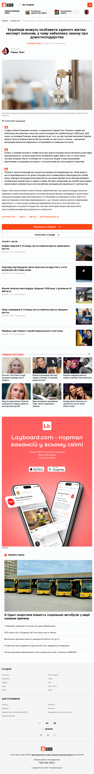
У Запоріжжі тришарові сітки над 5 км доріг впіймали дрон (30, 626)
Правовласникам (8, 716)
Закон (22, 217)
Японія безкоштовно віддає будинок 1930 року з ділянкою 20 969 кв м (37, 290)
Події (4, 686)
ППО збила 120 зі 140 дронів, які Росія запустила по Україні (30, 633)
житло (32, 217)
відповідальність (49, 217)
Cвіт (49, 682)
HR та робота (53, 675)
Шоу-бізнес (52, 686)
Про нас (5, 705)
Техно (4, 690)
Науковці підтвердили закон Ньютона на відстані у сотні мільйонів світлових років (34, 268)
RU (47, 723)
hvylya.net (20, 121)
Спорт (50, 679)
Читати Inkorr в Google (45, 235)
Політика (5, 675)
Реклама (51, 705)
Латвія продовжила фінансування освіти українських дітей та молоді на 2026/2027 (40, 652)
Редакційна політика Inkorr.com (60, 712)
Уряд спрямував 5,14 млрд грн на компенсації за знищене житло (35, 311)
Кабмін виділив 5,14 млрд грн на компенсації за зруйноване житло (36, 247)
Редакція (5, 708)
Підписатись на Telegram (45, 227)
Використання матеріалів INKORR (15, 712)
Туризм (4, 682)
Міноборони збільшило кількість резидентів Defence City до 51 (32, 639)
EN (55, 723)
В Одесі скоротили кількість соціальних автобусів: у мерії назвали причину (47, 617)
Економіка (6, 679)
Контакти (51, 708)
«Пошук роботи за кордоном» (47, 760)
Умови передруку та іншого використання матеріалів (51, 755)
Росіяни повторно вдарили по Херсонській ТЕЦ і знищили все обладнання (36, 646)
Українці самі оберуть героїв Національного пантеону (32, 331)
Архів (50, 690)
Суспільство (34, 44)
